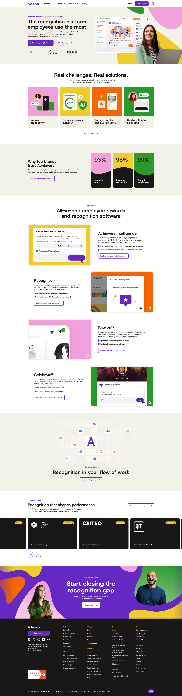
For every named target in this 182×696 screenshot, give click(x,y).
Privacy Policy (72, 691)
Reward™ (66, 640)
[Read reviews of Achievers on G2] (37, 674)
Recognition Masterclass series (120, 657)
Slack (89, 630)
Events (114, 630)
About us (139, 648)
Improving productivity (94, 671)
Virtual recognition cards (120, 676)
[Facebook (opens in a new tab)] (29, 639)
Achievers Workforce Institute (119, 641)
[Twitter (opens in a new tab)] (34, 639)
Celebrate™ (67, 643)
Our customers (141, 655)
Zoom (89, 633)
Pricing (84, 3)
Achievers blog (117, 636)
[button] (72, 627)
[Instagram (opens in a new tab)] (38, 639)
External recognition (69, 668)
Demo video (67, 646)
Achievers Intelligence (70, 633)
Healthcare (91, 652)
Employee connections (70, 658)
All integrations (92, 643)
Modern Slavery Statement (102, 691)
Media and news (141, 668)
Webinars (115, 633)
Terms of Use (85, 691)
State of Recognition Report (119, 646)
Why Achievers (141, 652)
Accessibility (60, 691)
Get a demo (140, 636)
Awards (138, 665)
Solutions (59, 4)
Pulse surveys (67, 665)
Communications (68, 655)
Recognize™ (67, 636)
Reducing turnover (93, 668)
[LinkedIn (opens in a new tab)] (43, 639)
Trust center (140, 671)
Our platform (67, 630)
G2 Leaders (116, 664)
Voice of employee (69, 662)
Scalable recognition (94, 674)
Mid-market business (94, 678)
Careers (139, 658)
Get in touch (140, 633)
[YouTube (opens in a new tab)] (48, 639)
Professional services (94, 658)
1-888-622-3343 (34, 650)
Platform (47, 4)
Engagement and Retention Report (118, 651)
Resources (72, 4)
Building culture (92, 665)
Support (129, 3)
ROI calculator (116, 673)
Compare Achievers (118, 661)
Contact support (141, 630)
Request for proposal (143, 640)
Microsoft (90, 640)
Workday (90, 636)
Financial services (93, 662)
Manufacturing (92, 655)
